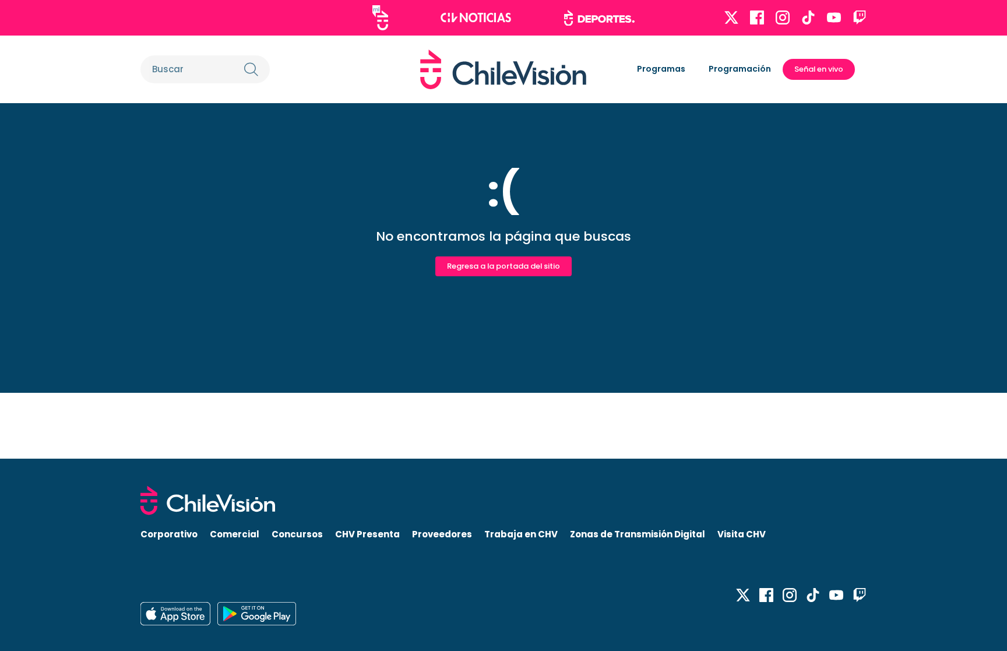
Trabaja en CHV (521, 534)
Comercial (234, 534)
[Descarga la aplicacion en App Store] (256, 613)
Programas (661, 69)
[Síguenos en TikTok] (808, 17)
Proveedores (442, 534)
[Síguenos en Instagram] (783, 17)
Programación (740, 69)
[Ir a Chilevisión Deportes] (599, 18)
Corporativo (169, 534)
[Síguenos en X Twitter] (731, 17)
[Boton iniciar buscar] (251, 69)
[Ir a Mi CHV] (380, 17)
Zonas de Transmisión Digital (637, 534)
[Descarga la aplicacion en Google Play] (175, 613)
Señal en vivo (818, 69)
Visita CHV (741, 534)
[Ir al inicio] (503, 69)
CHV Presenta (367, 534)
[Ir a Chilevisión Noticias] (476, 17)
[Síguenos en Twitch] (860, 17)
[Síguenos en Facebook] (757, 17)
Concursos (297, 534)
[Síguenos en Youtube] (834, 17)
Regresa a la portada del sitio (503, 266)
